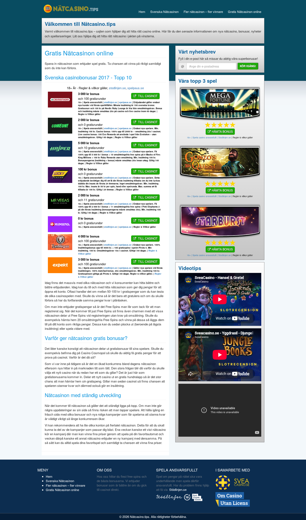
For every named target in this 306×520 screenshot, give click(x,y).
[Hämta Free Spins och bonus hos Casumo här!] (219, 220)
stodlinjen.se (117, 88)
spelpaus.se (135, 88)
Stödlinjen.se (178, 489)
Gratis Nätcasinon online (244, 11)
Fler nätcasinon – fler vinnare (203, 11)
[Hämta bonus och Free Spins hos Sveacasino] (219, 103)
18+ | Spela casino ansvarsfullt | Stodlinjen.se (209, 137)
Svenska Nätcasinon (164, 11)
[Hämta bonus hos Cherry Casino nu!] (219, 161)
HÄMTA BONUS (222, 131)
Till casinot (147, 96)
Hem (142, 11)
